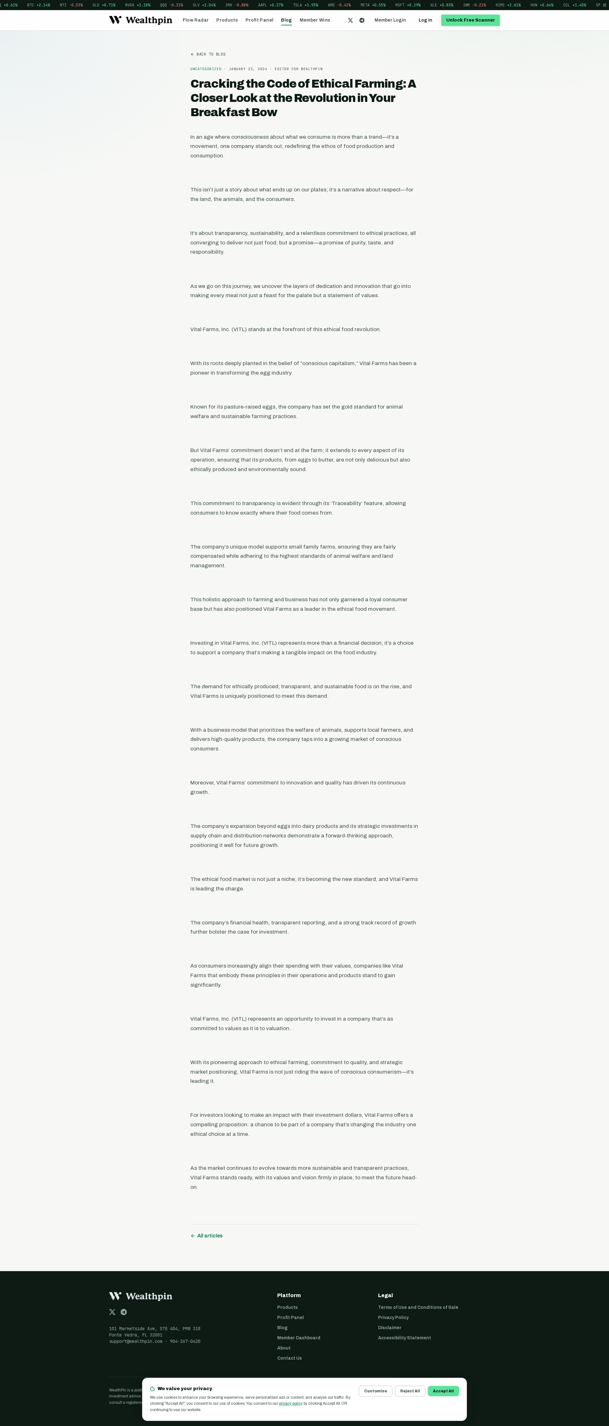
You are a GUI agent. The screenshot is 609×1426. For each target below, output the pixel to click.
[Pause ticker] (604, 5)
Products (227, 20)
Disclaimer (390, 1327)
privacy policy (291, 1403)
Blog (286, 20)
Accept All (443, 1391)
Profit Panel (259, 20)
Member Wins (315, 20)
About (284, 1348)
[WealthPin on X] (350, 20)
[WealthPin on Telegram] (362, 20)
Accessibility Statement (404, 1338)
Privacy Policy (393, 1317)
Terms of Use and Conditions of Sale (418, 1307)
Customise (375, 1391)
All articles (210, 1235)
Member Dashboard (298, 1338)
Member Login (390, 20)
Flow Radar (196, 20)
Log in (425, 20)
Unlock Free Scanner (470, 20)
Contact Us (289, 1358)
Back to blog (211, 54)
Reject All (410, 1391)
